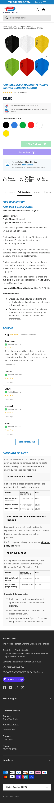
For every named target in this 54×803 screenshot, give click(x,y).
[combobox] (27, 18)
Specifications (9, 192)
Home (5, 26)
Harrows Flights (25, 26)
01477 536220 (10, 749)
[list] (27, 56)
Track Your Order (11, 719)
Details (43, 167)
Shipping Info (9, 729)
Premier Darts (14, 796)
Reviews (37, 192)
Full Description (24, 192)
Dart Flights (13, 26)
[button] (43, 10)
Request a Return (11, 724)
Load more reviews (27, 442)
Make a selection (36, 144)
